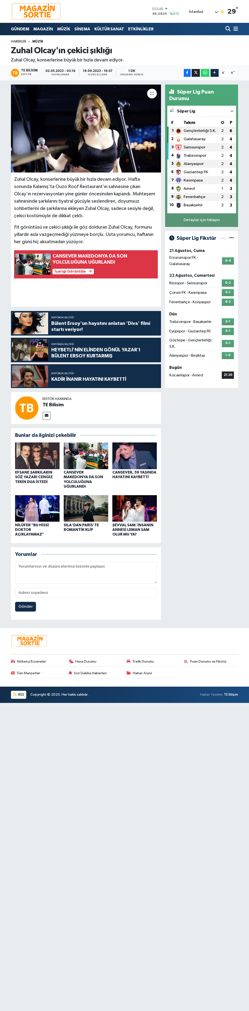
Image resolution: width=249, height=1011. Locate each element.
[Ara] (228, 29)
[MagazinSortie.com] (36, 11)
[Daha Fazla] (215, 73)
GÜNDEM (20, 29)
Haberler (18, 41)
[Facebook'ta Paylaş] (187, 73)
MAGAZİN (43, 29)
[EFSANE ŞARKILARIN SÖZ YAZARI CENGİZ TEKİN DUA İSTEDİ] (37, 456)
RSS (21, 694)
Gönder (25, 607)
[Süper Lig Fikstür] (231, 238)
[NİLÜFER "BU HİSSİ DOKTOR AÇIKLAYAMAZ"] (37, 508)
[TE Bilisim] (26, 408)
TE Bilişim (231, 694)
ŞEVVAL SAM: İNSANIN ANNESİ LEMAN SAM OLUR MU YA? (132, 529)
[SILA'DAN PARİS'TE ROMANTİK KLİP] (86, 508)
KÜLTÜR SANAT (109, 29)
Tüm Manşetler (28, 673)
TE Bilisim (53, 404)
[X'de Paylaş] (196, 73)
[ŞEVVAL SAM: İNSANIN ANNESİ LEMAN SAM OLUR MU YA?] (134, 508)
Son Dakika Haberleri (90, 673)
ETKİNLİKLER (140, 29)
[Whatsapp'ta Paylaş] (205, 73)
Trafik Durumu (143, 661)
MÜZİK (63, 29)
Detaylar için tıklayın (202, 220)
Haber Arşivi (142, 673)
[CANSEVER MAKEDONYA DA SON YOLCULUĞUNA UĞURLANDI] (86, 456)
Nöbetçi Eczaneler (31, 661)
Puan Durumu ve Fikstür (208, 661)
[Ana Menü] (234, 29)
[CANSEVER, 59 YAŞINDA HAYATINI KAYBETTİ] (134, 456)
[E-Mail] (47, 416)
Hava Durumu (85, 661)
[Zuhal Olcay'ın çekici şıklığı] (86, 129)
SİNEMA (82, 29)
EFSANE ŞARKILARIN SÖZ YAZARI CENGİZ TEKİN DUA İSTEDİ (34, 477)
